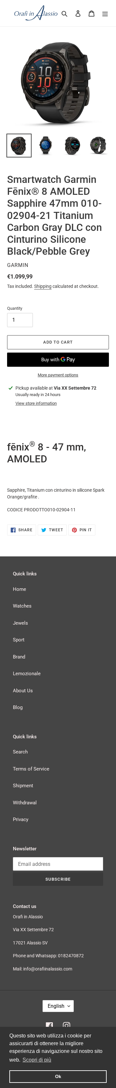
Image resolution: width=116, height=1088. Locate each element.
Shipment (23, 786)
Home (19, 589)
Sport (18, 640)
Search (20, 752)
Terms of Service (31, 769)
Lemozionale (27, 673)
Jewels (20, 623)
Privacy (20, 819)
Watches (22, 606)
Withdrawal (25, 803)
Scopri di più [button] (37, 1060)
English (56, 1006)
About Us (23, 691)
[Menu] (105, 13)
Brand (19, 657)
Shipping (43, 286)
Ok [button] (58, 1076)
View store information (36, 403)
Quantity (14, 308)
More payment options (58, 375)
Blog (18, 707)
